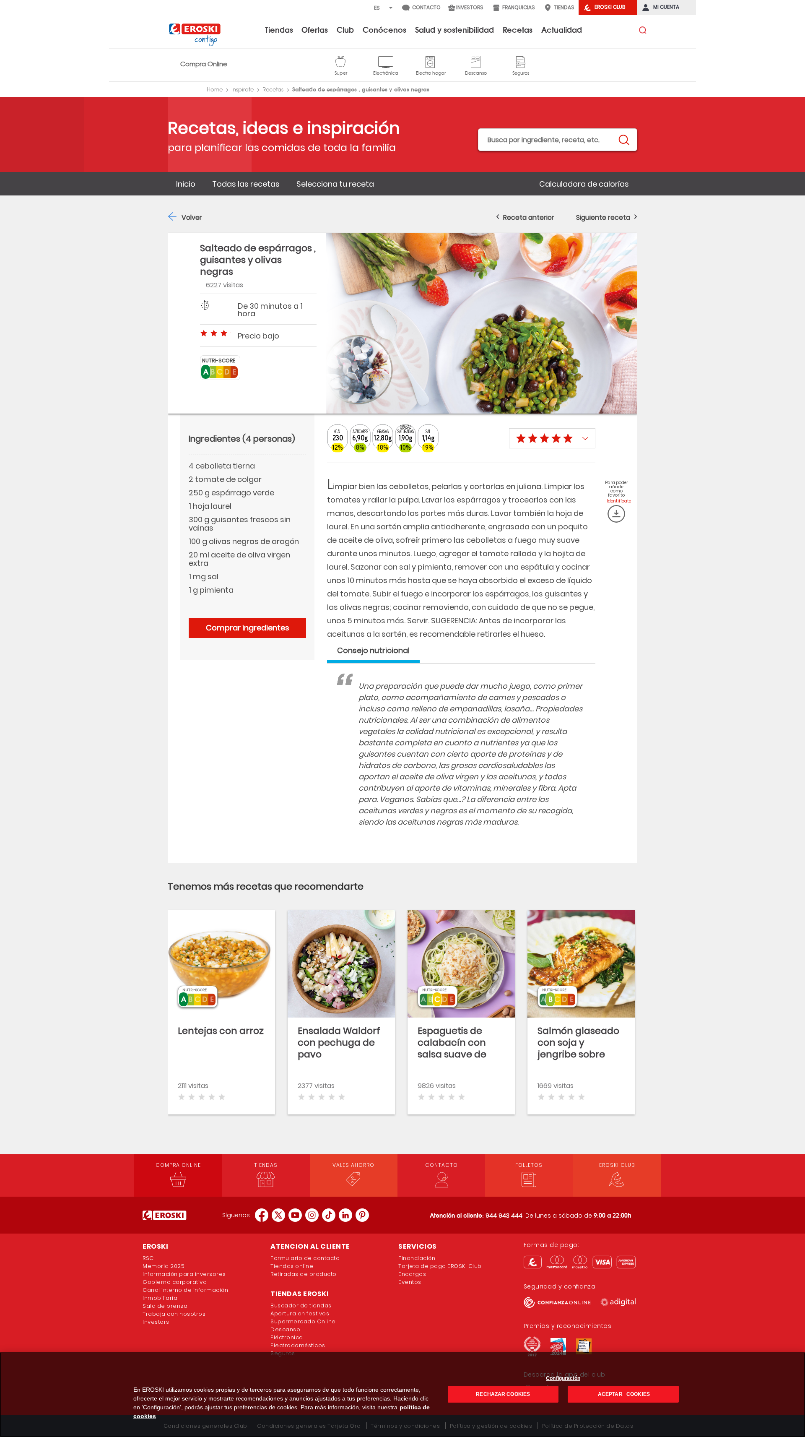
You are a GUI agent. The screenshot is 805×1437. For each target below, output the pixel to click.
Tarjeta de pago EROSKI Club (440, 1266)
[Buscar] (623, 140)
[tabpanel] (461, 762)
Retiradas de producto (303, 1274)
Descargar (616, 514)
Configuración (563, 1378)
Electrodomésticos (297, 1345)
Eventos (409, 1282)
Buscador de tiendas (301, 1305)
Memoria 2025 (163, 1266)
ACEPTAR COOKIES (623, 1394)
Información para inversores (184, 1274)
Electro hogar (430, 60)
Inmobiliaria (160, 1298)
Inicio (185, 184)
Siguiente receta (603, 217)
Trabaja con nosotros (174, 1314)
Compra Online (203, 64)
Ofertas (314, 29)
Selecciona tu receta (335, 184)
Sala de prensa (165, 1306)
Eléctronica (286, 1337)
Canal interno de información (185, 1290)
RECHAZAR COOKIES (503, 1394)
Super (341, 60)
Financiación (416, 1258)
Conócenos (384, 29)
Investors (156, 1322)
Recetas (517, 29)
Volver (192, 217)
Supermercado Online (303, 1321)
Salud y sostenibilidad (454, 29)
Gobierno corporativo (175, 1282)
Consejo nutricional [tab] (373, 650)
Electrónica (385, 60)
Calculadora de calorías (584, 184)
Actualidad (561, 29)
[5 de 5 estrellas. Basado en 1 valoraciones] (552, 438)
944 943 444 (504, 1215)
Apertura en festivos (299, 1313)
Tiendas (279, 29)
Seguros (520, 60)
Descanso (476, 60)
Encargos (412, 1274)
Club (345, 29)
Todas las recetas (246, 184)
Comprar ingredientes (247, 627)
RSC (148, 1258)
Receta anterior (528, 217)
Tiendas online (291, 1266)
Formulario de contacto (305, 1258)
